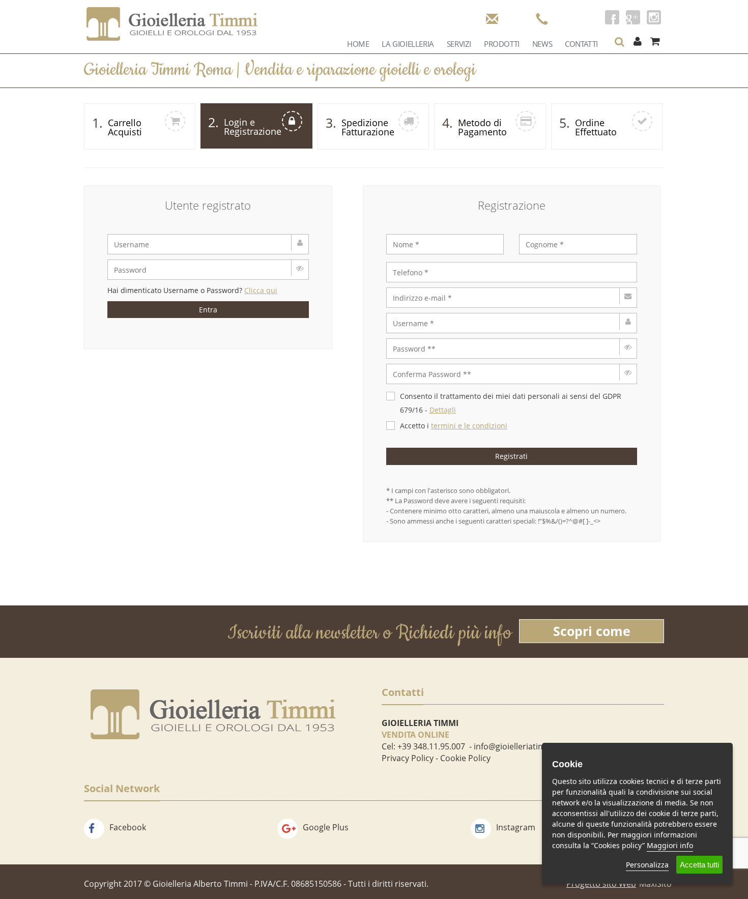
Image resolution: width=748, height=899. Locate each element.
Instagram (515, 827)
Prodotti (502, 44)
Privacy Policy (408, 758)
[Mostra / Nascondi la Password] (299, 268)
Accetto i (453, 425)
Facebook (127, 827)
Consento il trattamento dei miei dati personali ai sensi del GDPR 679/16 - (510, 403)
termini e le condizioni (469, 425)
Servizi (459, 44)
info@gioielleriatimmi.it (518, 746)
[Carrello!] (655, 41)
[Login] (637, 41)
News (542, 44)
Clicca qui (260, 290)
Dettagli (442, 410)
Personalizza (647, 864)
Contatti (581, 44)
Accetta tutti (699, 864)
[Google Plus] (633, 17)
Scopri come (591, 631)
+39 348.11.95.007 (431, 746)
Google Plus (326, 827)
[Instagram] (654, 17)
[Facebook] (612, 17)
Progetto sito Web (601, 883)
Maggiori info (670, 845)
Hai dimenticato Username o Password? (192, 290)
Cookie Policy (465, 758)
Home (358, 44)
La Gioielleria (408, 44)
